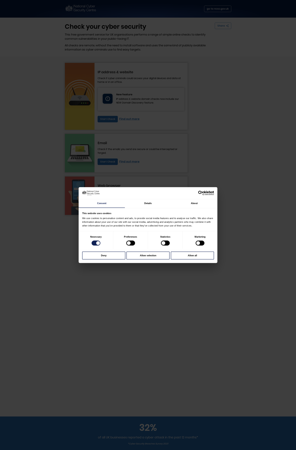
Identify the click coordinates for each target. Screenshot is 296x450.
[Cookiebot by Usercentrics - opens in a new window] (200, 193)
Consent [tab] (101, 203)
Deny (104, 255)
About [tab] (194, 203)
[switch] (130, 243)
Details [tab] (148, 203)
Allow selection (148, 255)
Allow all (192, 255)
